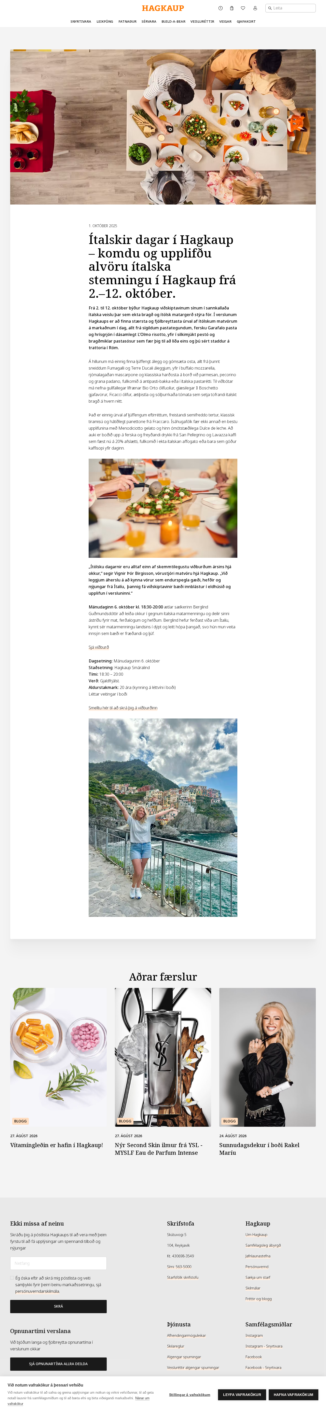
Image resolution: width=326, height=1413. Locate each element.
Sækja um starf (258, 1277)
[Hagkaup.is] (163, 8)
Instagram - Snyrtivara (264, 1346)
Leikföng (105, 21)
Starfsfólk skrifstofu (182, 1277)
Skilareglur (175, 1346)
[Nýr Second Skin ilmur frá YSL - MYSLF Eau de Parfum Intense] (163, 1057)
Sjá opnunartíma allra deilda (58, 1363)
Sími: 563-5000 (179, 1266)
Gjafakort (246, 21)
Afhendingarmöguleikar (186, 1335)
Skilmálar (253, 1288)
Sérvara (149, 21)
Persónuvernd (257, 1266)
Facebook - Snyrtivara (263, 1367)
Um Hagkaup (256, 1234)
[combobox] (291, 8)
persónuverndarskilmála (37, 1291)
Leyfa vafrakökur (242, 1395)
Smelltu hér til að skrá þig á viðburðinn (123, 708)
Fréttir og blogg (259, 1298)
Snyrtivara (81, 21)
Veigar (225, 21)
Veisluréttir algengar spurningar (193, 1367)
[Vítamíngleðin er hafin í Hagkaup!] (58, 1057)
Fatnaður (127, 21)
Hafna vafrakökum (293, 1395)
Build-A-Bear (173, 21)
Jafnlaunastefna (258, 1256)
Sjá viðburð (99, 647)
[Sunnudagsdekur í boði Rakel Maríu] (267, 1057)
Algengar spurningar (184, 1357)
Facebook (254, 1357)
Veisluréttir (202, 21)
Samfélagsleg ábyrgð (263, 1245)
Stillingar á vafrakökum (189, 1395)
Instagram (254, 1335)
